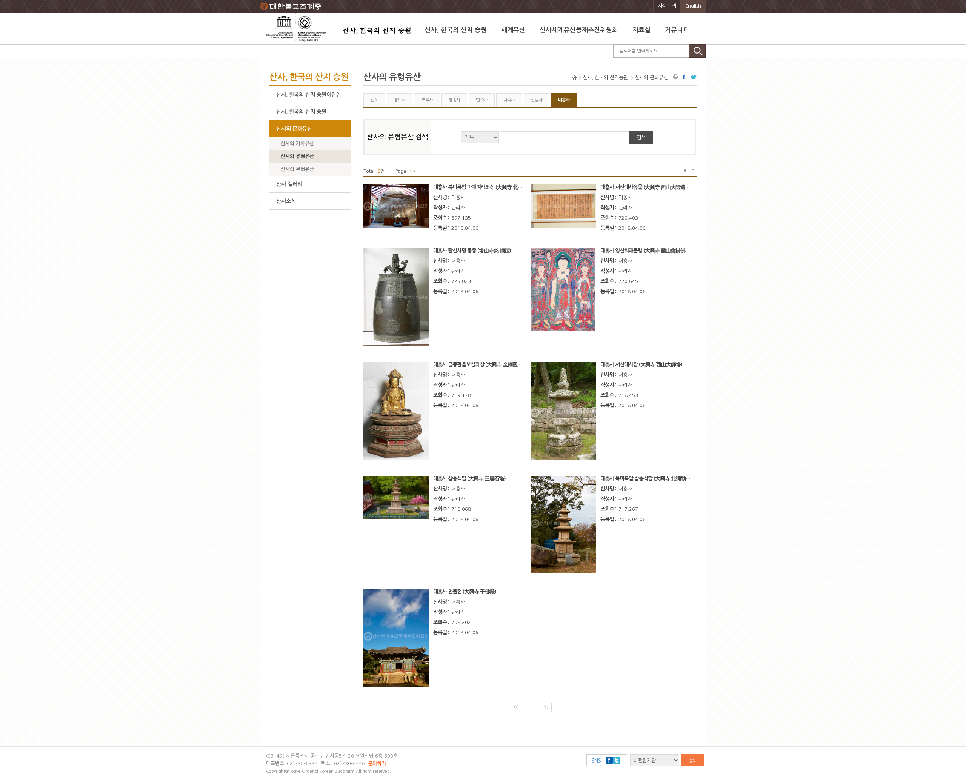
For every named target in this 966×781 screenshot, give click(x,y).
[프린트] (676, 77)
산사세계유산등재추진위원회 (579, 30)
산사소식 (286, 201)
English (693, 5)
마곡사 (509, 100)
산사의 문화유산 (294, 128)
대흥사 (564, 100)
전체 (374, 100)
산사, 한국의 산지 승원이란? (307, 94)
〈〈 (516, 707)
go (692, 760)
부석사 (427, 100)
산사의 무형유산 (297, 169)
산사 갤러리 (289, 184)
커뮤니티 (677, 30)
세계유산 (513, 30)
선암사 (536, 100)
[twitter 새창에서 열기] (694, 77)
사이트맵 (667, 5)
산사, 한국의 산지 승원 (456, 30)
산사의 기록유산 (297, 143)
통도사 (400, 100)
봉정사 (454, 100)
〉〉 (546, 707)
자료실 (641, 30)
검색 (641, 137)
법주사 (482, 100)
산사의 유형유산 (297, 156)
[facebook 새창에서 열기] (685, 77)
